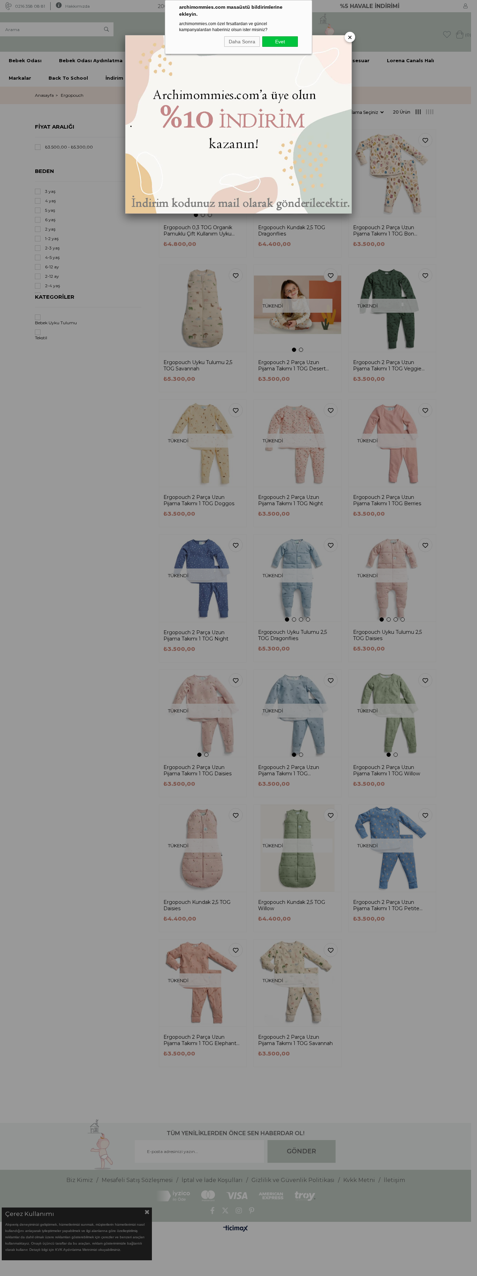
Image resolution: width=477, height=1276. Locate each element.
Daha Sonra (242, 41)
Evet (280, 41)
